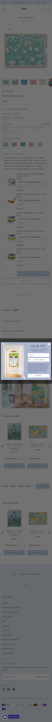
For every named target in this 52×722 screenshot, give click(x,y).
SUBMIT (38, 375)
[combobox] (31, 360)
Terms (35, 371)
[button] (5, 717)
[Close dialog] (49, 344)
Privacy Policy (30, 371)
